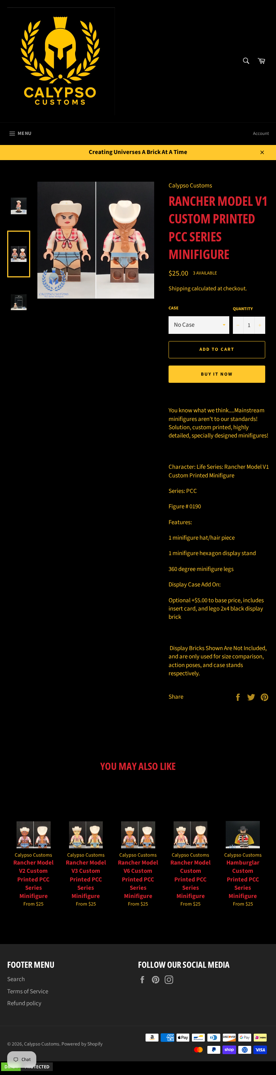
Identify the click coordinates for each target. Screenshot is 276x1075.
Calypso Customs (41, 1043)
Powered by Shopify (81, 1043)
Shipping (179, 288)
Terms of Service (27, 991)
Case (174, 308)
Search (16, 979)
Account (261, 133)
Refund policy (24, 1003)
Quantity (243, 309)
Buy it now (217, 374)
